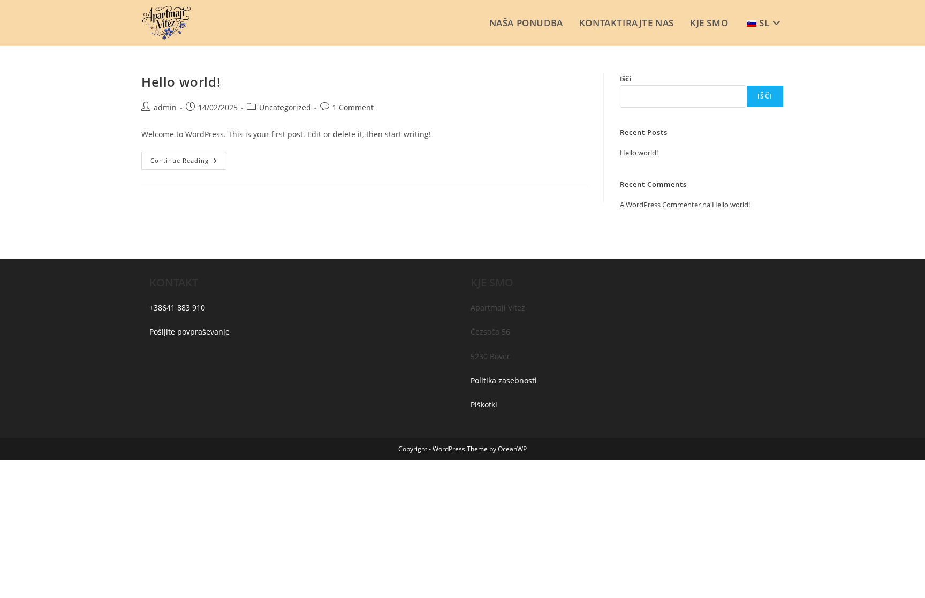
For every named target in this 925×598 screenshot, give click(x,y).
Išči (625, 79)
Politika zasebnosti (504, 380)
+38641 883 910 (177, 307)
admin (165, 107)
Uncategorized (285, 107)
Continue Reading (188, 162)
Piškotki (484, 404)
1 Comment (353, 107)
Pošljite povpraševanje (189, 332)
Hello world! (181, 81)
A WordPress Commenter (660, 204)
